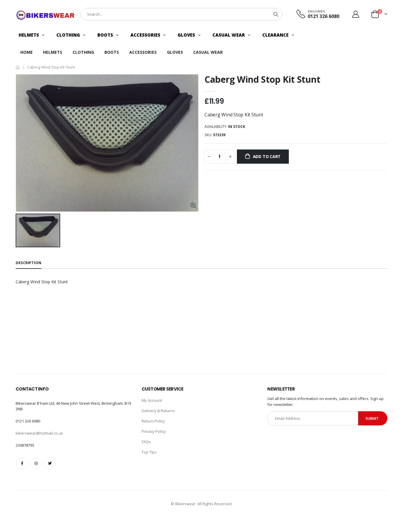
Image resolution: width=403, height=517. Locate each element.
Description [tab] (28, 262)
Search (276, 14)
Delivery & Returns (158, 410)
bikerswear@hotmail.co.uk (39, 433)
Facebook (22, 463)
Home (18, 67)
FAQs (146, 441)
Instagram (36, 463)
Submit (372, 418)
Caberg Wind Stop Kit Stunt (262, 79)
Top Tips (149, 452)
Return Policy (153, 421)
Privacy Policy (154, 431)
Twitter (50, 463)
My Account (152, 400)
